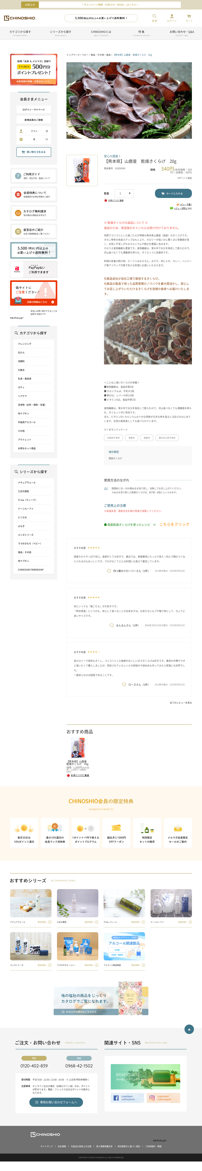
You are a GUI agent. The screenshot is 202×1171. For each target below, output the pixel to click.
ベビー (85, 55)
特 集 (141, 33)
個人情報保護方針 (104, 1146)
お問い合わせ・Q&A (182, 33)
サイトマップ (47, 1146)
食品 (108, 55)
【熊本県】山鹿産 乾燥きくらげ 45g (77, 762)
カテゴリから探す (20, 33)
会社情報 (62, 1146)
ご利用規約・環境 (153, 1146)
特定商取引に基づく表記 (129, 1146)
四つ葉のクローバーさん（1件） (131, 571)
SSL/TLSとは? (16, 318)
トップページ (73, 55)
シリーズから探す (60, 33)
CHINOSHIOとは (101, 33)
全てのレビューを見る (181, 703)
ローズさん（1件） (139, 684)
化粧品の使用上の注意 (81, 1146)
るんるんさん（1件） (128, 625)
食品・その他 (97, 55)
